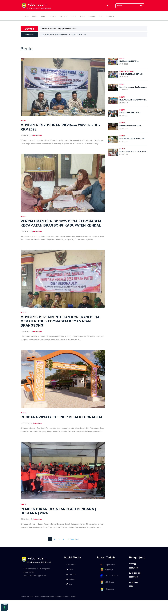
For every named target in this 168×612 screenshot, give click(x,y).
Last (77, 539)
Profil (34, 16)
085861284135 (28, 572)
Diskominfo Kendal (111, 576)
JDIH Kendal (109, 582)
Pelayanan (92, 16)
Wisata (82, 16)
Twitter (71, 569)
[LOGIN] (107, 6)
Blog (70, 584)
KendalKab (108, 570)
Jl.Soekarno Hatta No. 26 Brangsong (36, 569)
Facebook (71, 564)
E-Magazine (110, 16)
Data (43, 16)
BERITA (23, 217)
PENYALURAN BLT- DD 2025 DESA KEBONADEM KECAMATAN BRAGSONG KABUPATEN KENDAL (79, 34)
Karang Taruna (126, 71)
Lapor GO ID (110, 565)
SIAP (101, 16)
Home (26, 16)
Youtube (72, 579)
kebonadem (37, 135)
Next (72, 539)
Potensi (62, 16)
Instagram (72, 574)
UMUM (23, 121)
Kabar (52, 16)
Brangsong (109, 589)
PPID (72, 16)
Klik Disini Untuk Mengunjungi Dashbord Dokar (59, 29)
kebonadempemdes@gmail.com (35, 576)
